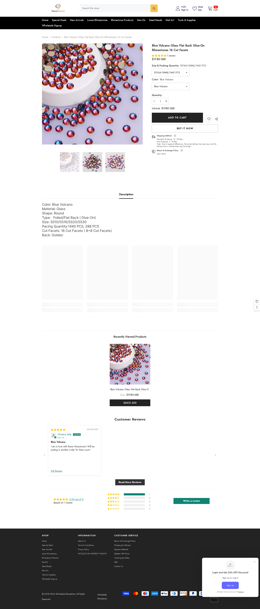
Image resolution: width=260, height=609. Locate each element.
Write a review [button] (191, 501)
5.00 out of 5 (76, 499)
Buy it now (185, 128)
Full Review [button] (56, 471)
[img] (58, 430)
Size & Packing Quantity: (179, 65)
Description (126, 194)
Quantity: (157, 95)
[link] (209, 119)
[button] (159, 55)
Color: (162, 79)
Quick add (130, 403)
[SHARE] (215, 119)
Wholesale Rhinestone (65, 593)
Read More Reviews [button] (130, 482)
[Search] (119, 8)
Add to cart (177, 117)
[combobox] (115, 8)
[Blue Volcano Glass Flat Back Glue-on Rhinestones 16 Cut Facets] (130, 364)
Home (45, 37)
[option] (92, 93)
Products (56, 37)
